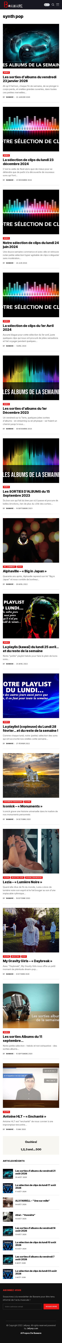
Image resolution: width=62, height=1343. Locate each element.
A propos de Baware (31, 1333)
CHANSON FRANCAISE (13, 801)
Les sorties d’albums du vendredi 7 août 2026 (35, 1258)
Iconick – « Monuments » (23, 806)
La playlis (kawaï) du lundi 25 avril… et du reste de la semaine (31, 649)
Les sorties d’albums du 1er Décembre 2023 (25, 411)
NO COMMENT (9, 566)
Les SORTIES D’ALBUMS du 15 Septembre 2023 (26, 494)
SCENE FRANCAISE (34, 877)
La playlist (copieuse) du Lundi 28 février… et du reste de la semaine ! (30, 729)
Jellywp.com (32, 1328)
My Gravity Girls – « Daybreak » (27, 961)
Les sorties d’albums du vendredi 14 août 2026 (35, 1229)
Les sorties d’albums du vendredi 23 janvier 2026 (29, 79)
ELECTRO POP (18, 877)
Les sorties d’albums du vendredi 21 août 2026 (35, 1172)
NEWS (6, 72)
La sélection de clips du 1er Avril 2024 (28, 328)
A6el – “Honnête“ (25, 1215)
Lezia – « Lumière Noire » (22, 882)
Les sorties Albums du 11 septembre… (22, 1039)
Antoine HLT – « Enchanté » (24, 1116)
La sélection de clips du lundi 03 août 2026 (36, 1272)
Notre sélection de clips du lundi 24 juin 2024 (31, 245)
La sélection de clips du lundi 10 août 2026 (35, 1243)
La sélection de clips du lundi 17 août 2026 (35, 1186)
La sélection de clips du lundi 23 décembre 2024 (28, 162)
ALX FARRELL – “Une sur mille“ (32, 1200)
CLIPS (27, 801)
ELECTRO (15, 956)
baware (10, 97)
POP (20, 566)
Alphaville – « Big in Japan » (25, 571)
